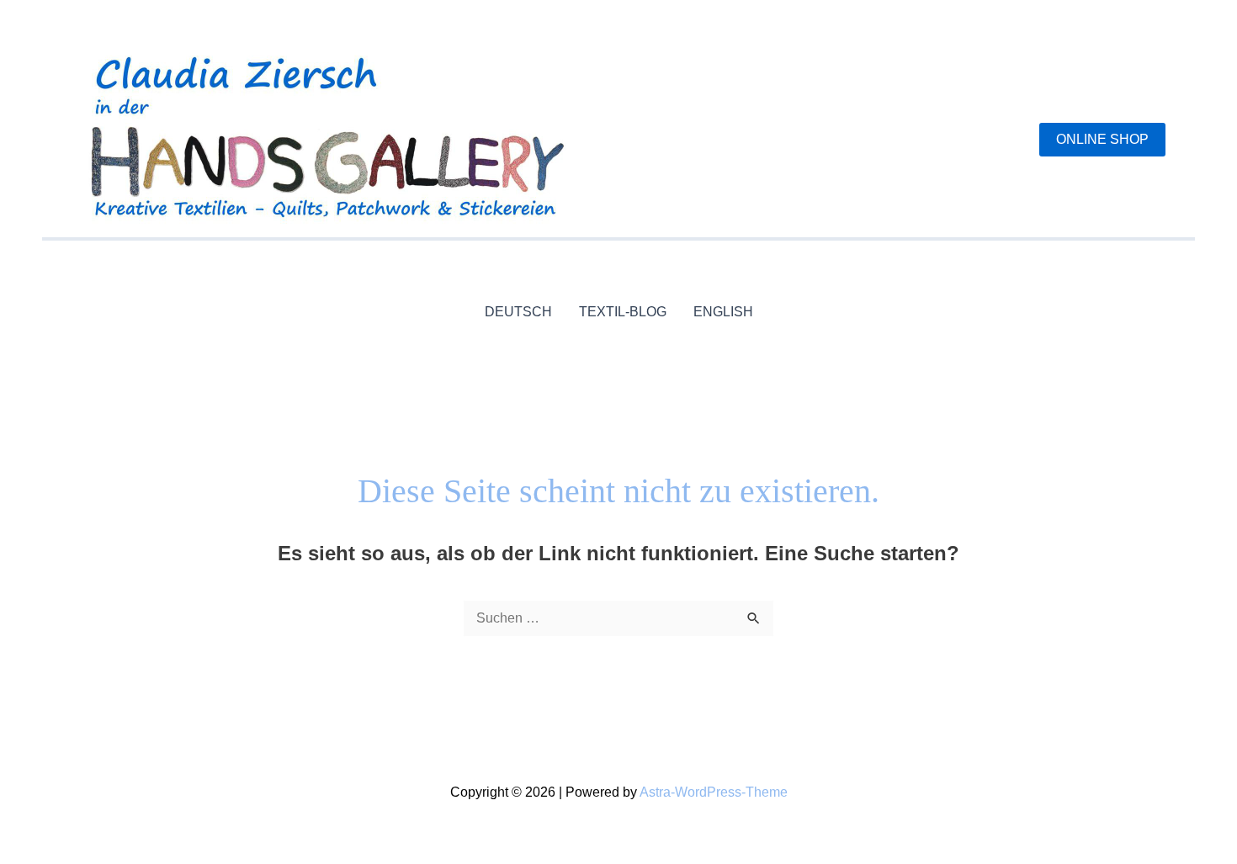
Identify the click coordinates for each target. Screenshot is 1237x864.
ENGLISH (723, 312)
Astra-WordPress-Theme (714, 792)
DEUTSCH (518, 312)
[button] (1102, 139)
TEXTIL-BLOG (622, 312)
